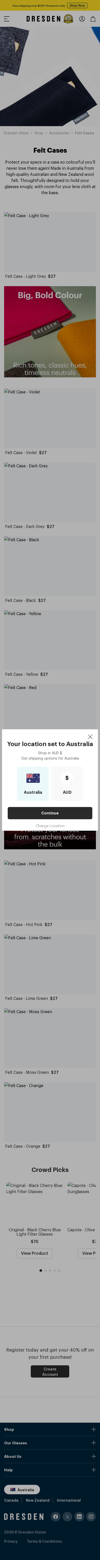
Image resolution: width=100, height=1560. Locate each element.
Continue (50, 813)
